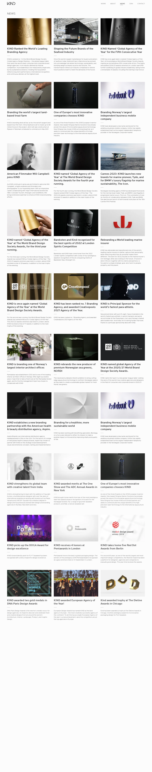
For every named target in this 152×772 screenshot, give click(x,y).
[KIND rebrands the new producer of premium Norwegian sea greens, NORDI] (76, 348)
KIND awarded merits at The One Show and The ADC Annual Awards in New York (75, 486)
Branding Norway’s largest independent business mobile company (118, 116)
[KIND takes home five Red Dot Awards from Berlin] (123, 529)
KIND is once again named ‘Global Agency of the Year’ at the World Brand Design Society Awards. (27, 307)
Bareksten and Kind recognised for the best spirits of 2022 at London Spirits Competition (74, 243)
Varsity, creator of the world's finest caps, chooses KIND (75, 721)
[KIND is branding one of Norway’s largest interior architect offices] (29, 348)
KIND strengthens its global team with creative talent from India (27, 485)
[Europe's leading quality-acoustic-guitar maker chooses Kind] (29, 761)
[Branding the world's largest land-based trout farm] (29, 96)
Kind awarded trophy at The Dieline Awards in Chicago (121, 602)
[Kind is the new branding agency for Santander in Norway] (123, 644)
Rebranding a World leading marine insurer (121, 242)
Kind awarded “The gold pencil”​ (26, 660)
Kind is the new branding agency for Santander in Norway (122, 662)
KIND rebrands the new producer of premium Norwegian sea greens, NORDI (75, 367)
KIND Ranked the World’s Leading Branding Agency (27, 50)
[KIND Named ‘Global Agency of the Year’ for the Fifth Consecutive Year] (123, 33)
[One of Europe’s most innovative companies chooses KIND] (76, 96)
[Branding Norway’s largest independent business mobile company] (123, 96)
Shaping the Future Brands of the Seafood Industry (73, 50)
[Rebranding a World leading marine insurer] (123, 224)
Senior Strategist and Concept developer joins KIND (118, 721)
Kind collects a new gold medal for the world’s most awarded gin (74, 662)
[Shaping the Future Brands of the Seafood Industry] (76, 33)
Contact (141, 4)
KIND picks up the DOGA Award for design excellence (27, 546)
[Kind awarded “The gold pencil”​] (29, 644)
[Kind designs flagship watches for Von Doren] (29, 703)
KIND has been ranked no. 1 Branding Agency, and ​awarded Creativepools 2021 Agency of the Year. (76, 307)
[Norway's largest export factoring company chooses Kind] (76, 761)
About (113, 4)
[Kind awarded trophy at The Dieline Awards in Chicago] (123, 584)
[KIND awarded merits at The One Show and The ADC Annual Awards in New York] (76, 467)
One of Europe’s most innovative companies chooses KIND (73, 114)
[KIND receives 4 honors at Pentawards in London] (76, 529)
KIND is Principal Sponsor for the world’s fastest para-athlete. (120, 306)
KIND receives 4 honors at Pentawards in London (69, 546)
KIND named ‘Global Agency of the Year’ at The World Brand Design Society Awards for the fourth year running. (74, 179)
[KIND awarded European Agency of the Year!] (76, 584)
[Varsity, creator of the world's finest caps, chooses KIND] (76, 703)
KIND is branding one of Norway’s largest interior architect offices (27, 366)
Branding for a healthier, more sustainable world (71, 424)
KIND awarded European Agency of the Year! (74, 602)
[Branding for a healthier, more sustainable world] (76, 407)
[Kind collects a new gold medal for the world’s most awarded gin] (76, 644)
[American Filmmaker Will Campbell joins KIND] (29, 158)
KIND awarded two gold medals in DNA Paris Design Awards (27, 602)
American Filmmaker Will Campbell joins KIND (28, 176)
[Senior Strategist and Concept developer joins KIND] (123, 703)
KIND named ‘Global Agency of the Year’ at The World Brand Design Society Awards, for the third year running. (27, 245)
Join (131, 4)
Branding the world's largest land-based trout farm (27, 114)
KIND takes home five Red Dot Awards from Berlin (118, 546)
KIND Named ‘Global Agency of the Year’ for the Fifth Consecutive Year (121, 50)
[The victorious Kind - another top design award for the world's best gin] (123, 761)
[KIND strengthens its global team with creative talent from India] (29, 467)
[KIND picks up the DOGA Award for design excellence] (29, 529)
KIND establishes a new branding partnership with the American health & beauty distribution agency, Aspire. (29, 426)
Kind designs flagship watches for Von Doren (27, 721)
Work (103, 4)
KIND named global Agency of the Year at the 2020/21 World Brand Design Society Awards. (121, 367)
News (122, 4)
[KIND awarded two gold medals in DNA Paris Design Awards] (29, 584)
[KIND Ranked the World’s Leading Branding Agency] (29, 33)
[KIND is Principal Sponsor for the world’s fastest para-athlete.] (123, 288)
